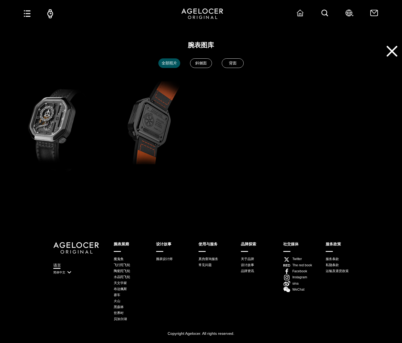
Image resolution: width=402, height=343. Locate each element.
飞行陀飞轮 (122, 265)
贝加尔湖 (120, 319)
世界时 (119, 313)
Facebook (299, 271)
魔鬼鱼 (119, 259)
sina (295, 283)
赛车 (117, 295)
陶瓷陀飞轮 (122, 271)
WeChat (298, 289)
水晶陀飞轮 (122, 277)
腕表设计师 (164, 259)
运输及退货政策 (337, 271)
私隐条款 (332, 265)
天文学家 (120, 283)
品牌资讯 (247, 271)
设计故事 (247, 265)
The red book (302, 265)
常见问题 (205, 265)
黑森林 (119, 307)
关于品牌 (247, 259)
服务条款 (332, 259)
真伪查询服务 (208, 259)
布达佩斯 (120, 289)
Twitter (297, 259)
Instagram (299, 277)
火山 (117, 301)
